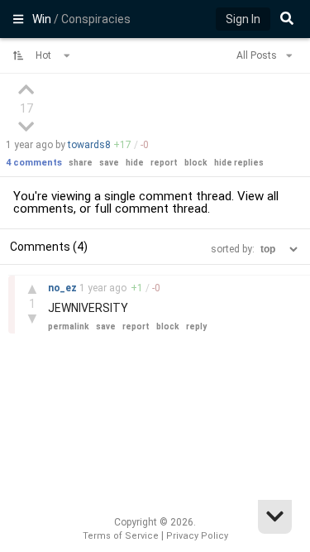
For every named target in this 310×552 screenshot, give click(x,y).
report (164, 162)
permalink (68, 326)
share (81, 162)
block (195, 162)
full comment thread (150, 208)
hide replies (239, 162)
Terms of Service (121, 535)
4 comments (34, 162)
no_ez (63, 288)
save (109, 162)
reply (196, 326)
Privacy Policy (197, 535)
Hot (45, 55)
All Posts (257, 55)
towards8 (89, 145)
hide (135, 162)
